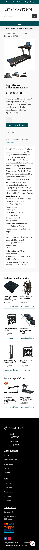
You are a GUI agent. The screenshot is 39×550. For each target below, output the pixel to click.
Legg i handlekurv (17, 125)
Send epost (8, 512)
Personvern (8, 492)
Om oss (7, 473)
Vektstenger (8, 464)
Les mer (11, 338)
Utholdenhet (13, 33)
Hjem (6, 33)
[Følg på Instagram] (9, 538)
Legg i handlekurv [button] (11, 306)
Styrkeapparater (10, 460)
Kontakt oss (8, 496)
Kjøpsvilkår (8, 487)
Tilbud (6, 468)
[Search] (34, 16)
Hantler (6, 455)
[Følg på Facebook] (5, 538)
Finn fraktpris (12, 132)
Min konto (7, 501)
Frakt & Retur (9, 483)
